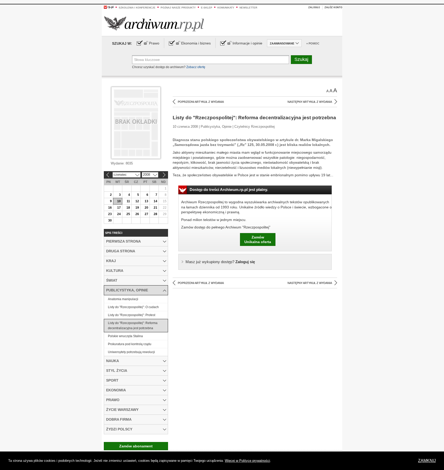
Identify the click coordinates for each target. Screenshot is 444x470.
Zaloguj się (220, 262)
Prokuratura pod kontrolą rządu (129, 344)
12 (137, 201)
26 (137, 214)
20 (146, 207)
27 (146, 214)
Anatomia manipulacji (123, 299)
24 (119, 214)
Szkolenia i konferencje (137, 7)
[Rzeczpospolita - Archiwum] (154, 23)
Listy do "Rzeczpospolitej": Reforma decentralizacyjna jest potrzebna (133, 325)
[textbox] (210, 59)
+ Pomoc (312, 43)
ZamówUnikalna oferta (257, 239)
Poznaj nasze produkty (178, 7)
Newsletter (248, 7)
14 (155, 201)
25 (128, 214)
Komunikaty (225, 7)
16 (110, 207)
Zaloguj (314, 7)
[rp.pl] (109, 6)
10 (119, 201)
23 (110, 214)
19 (137, 207)
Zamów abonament (136, 446)
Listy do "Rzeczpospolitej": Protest (131, 315)
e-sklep (206, 7)
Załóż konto (333, 7)
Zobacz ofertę (195, 67)
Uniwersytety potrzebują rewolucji (131, 352)
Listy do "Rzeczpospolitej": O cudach (133, 307)
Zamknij (427, 460)
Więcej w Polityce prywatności (247, 461)
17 (119, 207)
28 (155, 214)
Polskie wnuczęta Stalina (125, 336)
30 (110, 220)
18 (128, 207)
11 (128, 201)
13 (146, 201)
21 (155, 207)
